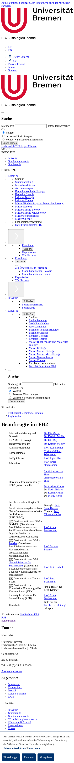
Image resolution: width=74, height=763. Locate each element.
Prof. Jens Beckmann (50, 580)
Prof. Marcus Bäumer (51, 548)
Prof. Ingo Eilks (52, 458)
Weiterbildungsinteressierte (22, 719)
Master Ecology (23, 206)
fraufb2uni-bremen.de (53, 476)
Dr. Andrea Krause (54, 486)
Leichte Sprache (17, 693)
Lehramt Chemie (24, 200)
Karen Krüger (55, 492)
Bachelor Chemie (24, 194)
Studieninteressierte (18, 161)
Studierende (14, 164)
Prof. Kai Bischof (53, 447)
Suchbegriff (8, 125)
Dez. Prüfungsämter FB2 (28, 224)
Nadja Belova (55, 489)
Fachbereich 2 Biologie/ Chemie (18, 146)
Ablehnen (28, 757)
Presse (11, 728)
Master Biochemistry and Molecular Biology (39, 203)
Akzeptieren (45, 757)
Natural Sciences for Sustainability (20, 564)
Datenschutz (15, 687)
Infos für (13, 158)
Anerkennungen (24, 188)
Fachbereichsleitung (55, 605)
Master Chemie (23, 218)
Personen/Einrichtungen (18, 136)
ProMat (13, 543)
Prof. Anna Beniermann (50, 529)
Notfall (12, 690)
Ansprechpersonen (11, 671)
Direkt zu (13, 175)
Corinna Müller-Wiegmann (52, 453)
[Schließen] (16, 265)
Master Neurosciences (27, 215)
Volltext (9, 132)
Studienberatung (24, 182)
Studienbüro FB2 (29, 614)
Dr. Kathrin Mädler (54, 436)
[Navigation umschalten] (2, 112)
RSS (3, 617)
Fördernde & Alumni (19, 722)
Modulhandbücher (25, 185)
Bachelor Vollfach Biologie (30, 191)
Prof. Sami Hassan (52, 507)
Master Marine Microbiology (30, 212)
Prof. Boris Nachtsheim (50, 463)
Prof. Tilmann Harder (52, 513)
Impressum (14, 684)
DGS (11, 696)
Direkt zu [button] (13, 310)
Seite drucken (8, 620)
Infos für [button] (13, 297)
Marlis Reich (55, 495)
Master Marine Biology (27, 209)
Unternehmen (15, 725)
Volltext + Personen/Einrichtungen (24, 139)
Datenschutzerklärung (15, 748)
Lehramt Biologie (24, 197)
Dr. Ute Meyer (52, 433)
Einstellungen (10, 757)
